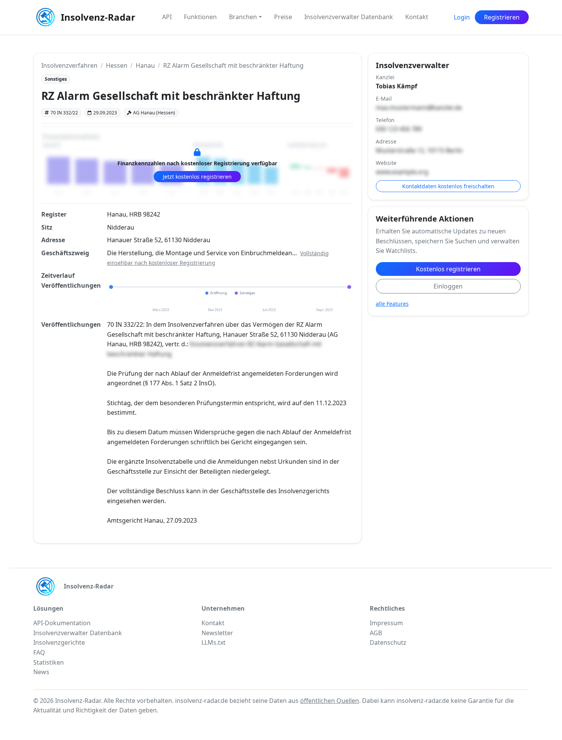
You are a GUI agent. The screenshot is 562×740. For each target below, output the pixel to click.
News (41, 672)
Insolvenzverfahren (69, 65)
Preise (283, 17)
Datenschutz (388, 642)
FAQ (39, 652)
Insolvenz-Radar (98, 17)
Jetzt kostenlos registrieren (197, 176)
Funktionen (200, 17)
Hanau (145, 65)
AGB (376, 633)
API (167, 17)
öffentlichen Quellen (329, 700)
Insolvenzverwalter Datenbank (348, 17)
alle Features (392, 303)
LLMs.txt (213, 642)
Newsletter (217, 633)
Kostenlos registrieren (448, 269)
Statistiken (48, 662)
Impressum (386, 623)
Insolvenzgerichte (59, 642)
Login (462, 17)
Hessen (116, 65)
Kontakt (416, 17)
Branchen (243, 17)
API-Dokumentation (62, 623)
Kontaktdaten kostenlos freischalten (448, 186)
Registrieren (502, 17)
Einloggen (448, 286)
